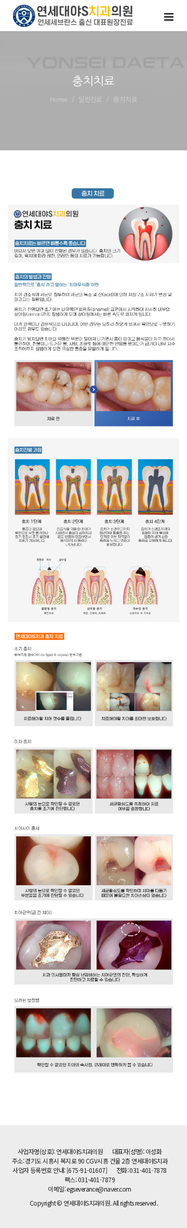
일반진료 (90, 99)
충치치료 (125, 99)
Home (59, 99)
